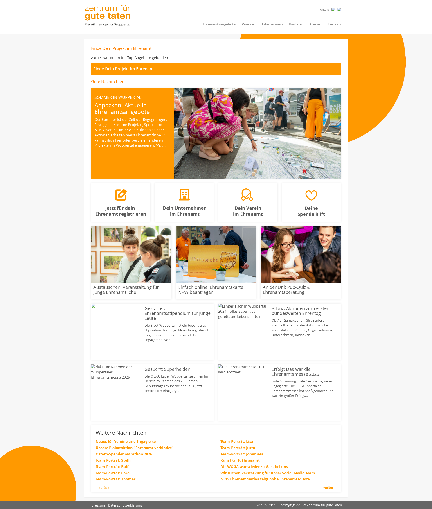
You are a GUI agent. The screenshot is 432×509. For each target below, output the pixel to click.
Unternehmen (272, 24)
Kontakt (323, 9)
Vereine (248, 24)
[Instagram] (339, 9)
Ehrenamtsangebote (219, 24)
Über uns (333, 24)
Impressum (96, 505)
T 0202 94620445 (264, 505)
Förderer (296, 24)
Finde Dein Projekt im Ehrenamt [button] (124, 68)
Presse (314, 24)
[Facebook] (333, 9)
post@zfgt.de (290, 505)
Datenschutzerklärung (125, 505)
